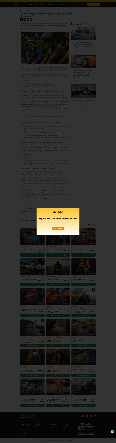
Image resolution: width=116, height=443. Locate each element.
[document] (58, 221)
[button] (77, 209)
